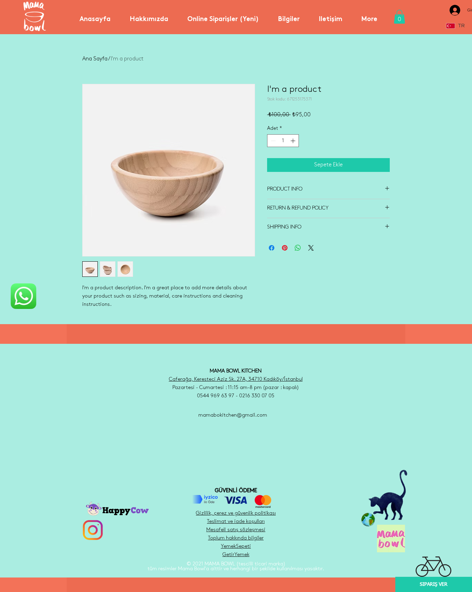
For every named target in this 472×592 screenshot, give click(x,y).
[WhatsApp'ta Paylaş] (298, 248)
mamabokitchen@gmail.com (232, 415)
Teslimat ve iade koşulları (236, 521)
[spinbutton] (283, 141)
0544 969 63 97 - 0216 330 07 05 (235, 396)
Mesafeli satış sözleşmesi (235, 529)
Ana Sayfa (94, 58)
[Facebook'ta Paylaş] (271, 248)
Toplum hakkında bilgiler (236, 538)
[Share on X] (311, 248)
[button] (149, 16)
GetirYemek (236, 554)
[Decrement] (272, 141)
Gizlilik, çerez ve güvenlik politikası (236, 513)
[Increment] (293, 141)
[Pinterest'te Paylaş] (285, 248)
